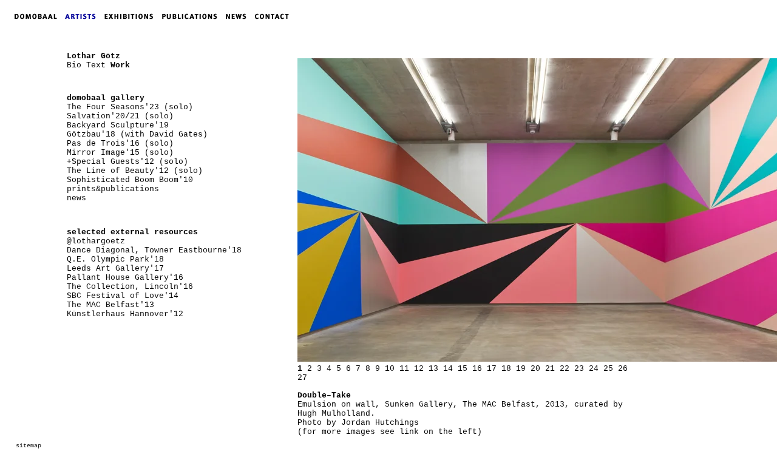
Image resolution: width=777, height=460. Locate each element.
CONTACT (274, 16)
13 (433, 368)
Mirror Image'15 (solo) (120, 152)
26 (623, 368)
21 (550, 368)
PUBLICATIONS (193, 16)
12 (419, 368)
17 (492, 368)
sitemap (28, 445)
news (76, 198)
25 (608, 368)
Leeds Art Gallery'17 (115, 268)
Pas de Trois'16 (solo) (120, 143)
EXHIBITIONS (131, 16)
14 (448, 368)
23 (579, 368)
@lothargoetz (96, 241)
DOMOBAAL (32, 16)
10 (390, 368)
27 (302, 377)
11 (404, 368)
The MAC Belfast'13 (110, 304)
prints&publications (113, 189)
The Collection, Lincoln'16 (130, 286)
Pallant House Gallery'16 (125, 277)
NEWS (239, 16)
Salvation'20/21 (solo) (120, 116)
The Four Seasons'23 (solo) (130, 107)
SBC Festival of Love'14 (122, 295)
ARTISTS (83, 16)
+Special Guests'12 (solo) (127, 161)
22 (564, 368)
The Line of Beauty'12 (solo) (135, 170)
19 (521, 368)
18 (506, 368)
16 (477, 368)
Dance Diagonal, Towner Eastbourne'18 (154, 250)
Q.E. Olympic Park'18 (115, 259)
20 (535, 368)
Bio (74, 65)
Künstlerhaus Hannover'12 (125, 314)
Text (96, 65)
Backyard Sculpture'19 (118, 125)
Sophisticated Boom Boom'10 (130, 179)
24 (594, 368)
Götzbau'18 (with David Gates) (137, 134)
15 (462, 368)
